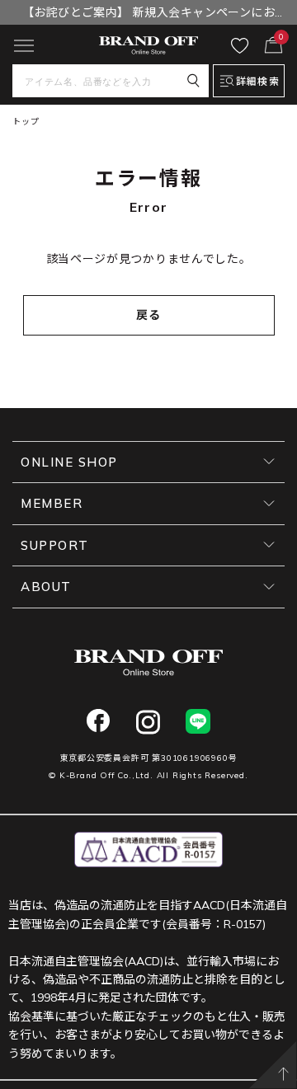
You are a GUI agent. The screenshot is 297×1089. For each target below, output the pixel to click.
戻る (149, 314)
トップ (25, 121)
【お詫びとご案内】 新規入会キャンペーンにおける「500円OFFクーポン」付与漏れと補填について (148, 15)
